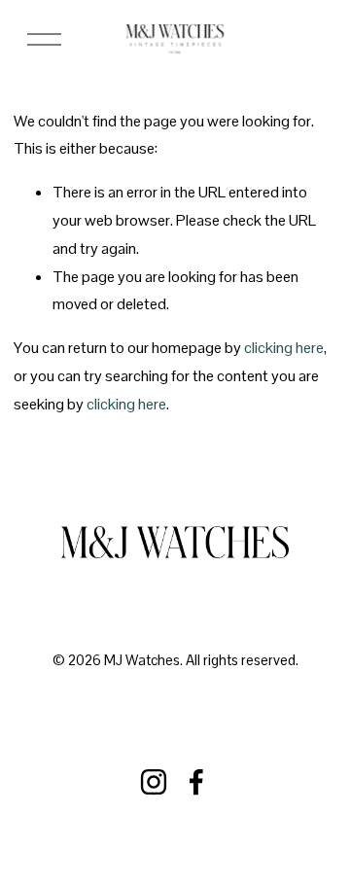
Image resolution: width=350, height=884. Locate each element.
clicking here (284, 347)
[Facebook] (196, 782)
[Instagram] (153, 782)
